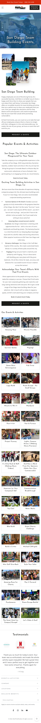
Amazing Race (13, 221)
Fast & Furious (30, 423)
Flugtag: (9, 252)
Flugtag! (30, 348)
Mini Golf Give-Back (10, 564)
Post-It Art (11, 423)
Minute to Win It (10, 406)
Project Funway (11, 441)
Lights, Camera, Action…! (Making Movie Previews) (30, 444)
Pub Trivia (30, 365)
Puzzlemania (11, 602)
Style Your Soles (30, 564)
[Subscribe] (38, 700)
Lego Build (11, 385)
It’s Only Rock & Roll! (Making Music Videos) (10, 466)
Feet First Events (17, 719)
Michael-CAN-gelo (30, 546)
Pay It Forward (30, 582)
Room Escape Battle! (30, 602)
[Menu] (2, 7)
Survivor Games (10, 202)
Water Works (30, 508)
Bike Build (11, 526)
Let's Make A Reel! (30, 620)
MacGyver (30, 406)
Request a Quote (34, 7)
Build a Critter (10, 546)
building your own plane (18, 257)
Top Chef (10, 508)
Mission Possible (30, 330)
